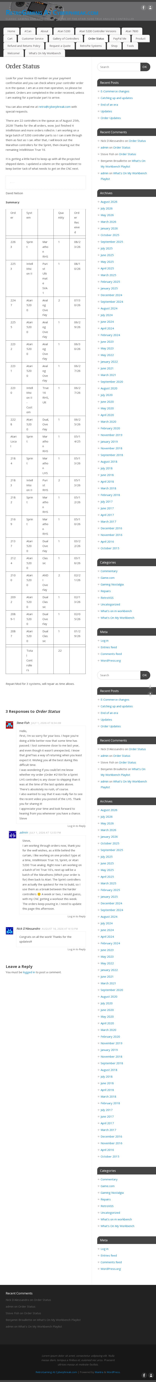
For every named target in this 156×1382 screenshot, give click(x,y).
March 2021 (108, 375)
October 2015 (110, 548)
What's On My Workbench (117, 618)
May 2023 (107, 348)
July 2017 (107, 501)
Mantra (99, 1372)
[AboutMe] (150, 8)
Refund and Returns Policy (23, 46)
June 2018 (107, 475)
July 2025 (107, 248)
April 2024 (107, 328)
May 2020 (107, 408)
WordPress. (113, 1372)
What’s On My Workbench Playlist (59, 1320)
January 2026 (109, 228)
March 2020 (108, 421)
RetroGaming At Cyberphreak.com (52, 12)
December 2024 (111, 295)
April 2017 (107, 515)
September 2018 (112, 455)
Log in (104, 640)
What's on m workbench (116, 611)
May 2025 (107, 261)
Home (11, 31)
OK (143, 67)
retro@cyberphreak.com (55, 107)
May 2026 (107, 215)
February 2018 (110, 495)
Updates (106, 111)
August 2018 (109, 461)
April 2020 (107, 415)
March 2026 (108, 222)
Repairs (106, 591)
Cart (10, 38)
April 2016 (107, 541)
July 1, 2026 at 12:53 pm (45, 832)
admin (23, 832)
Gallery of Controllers (66, 38)
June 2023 (107, 341)
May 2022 (107, 355)
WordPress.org (111, 660)
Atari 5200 (64, 31)
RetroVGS (107, 598)
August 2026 (109, 202)
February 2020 (110, 428)
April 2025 (107, 268)
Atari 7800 (132, 31)
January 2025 (109, 288)
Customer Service (33, 38)
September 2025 (112, 242)
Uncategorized (110, 604)
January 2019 (109, 441)
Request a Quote (60, 46)
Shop (114, 46)
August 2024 (109, 308)
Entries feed (109, 647)
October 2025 (110, 235)
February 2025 (110, 281)
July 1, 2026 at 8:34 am (46, 723)
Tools (130, 46)
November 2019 (111, 435)
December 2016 (111, 528)
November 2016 (111, 535)
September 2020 (112, 381)
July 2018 (107, 468)
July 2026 (107, 208)
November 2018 (111, 448)
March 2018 (108, 488)
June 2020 (107, 401)
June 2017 (107, 508)
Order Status (96, 38)
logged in (29, 972)
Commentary (109, 571)
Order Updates (111, 118)
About (44, 31)
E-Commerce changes (115, 91)
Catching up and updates (117, 98)
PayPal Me (119, 38)
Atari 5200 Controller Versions (97, 31)
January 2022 (109, 361)
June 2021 (107, 368)
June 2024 (107, 321)
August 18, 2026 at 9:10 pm (60, 928)
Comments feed (111, 654)
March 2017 (108, 521)
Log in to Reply (77, 826)
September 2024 (112, 301)
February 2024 (110, 335)
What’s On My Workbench (45, 53)
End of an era (109, 104)
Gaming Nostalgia (112, 584)
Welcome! (13, 53)
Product (141, 38)
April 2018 (107, 481)
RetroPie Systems (91, 46)
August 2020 (109, 388)
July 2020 (107, 395)
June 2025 (107, 255)
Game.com (108, 578)
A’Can (28, 31)
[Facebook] (143, 8)
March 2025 (108, 275)
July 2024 (107, 315)
